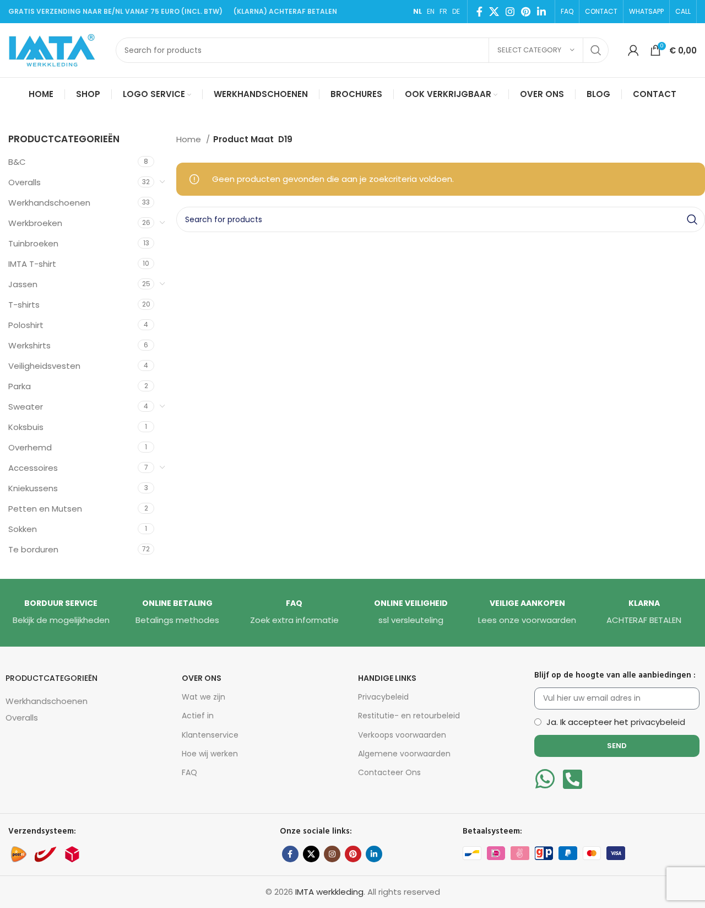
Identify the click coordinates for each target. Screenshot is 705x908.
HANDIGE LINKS (387, 678)
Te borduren (33, 549)
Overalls (24, 182)
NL (417, 11)
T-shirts (24, 304)
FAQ (189, 772)
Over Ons (201, 678)
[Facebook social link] (479, 11)
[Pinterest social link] (526, 11)
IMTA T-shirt (32, 264)
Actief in (198, 715)
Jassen (22, 284)
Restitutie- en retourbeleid (409, 715)
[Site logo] (56, 49)
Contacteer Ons (389, 772)
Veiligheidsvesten (44, 366)
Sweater (25, 406)
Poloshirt (26, 325)
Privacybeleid (383, 696)
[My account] (633, 50)
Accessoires (33, 468)
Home (189, 139)
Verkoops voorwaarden (402, 734)
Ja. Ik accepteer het (615, 722)
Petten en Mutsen (45, 508)
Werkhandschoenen (49, 202)
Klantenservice (210, 734)
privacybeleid (658, 722)
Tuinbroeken (33, 243)
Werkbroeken (35, 223)
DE (456, 11)
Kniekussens (33, 488)
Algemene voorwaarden (404, 753)
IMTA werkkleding (329, 892)
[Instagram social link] (510, 11)
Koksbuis (26, 427)
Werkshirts (29, 345)
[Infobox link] (61, 612)
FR (443, 11)
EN (431, 11)
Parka (19, 386)
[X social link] (494, 11)
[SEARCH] (596, 50)
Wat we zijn (203, 696)
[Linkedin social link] (541, 11)
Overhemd (30, 447)
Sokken (22, 529)
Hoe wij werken (210, 753)
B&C (17, 162)
